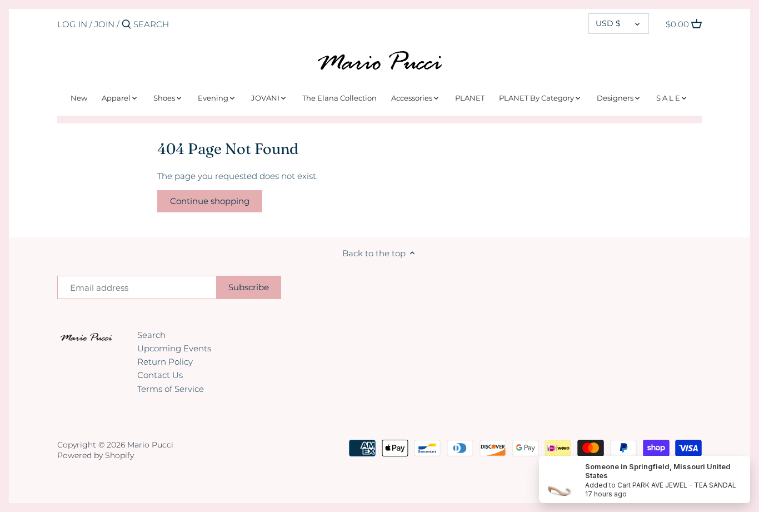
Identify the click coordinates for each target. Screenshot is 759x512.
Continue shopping (209, 201)
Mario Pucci (150, 444)
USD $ (608, 23)
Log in (72, 24)
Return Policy (165, 361)
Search (151, 335)
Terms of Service (170, 389)
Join (104, 24)
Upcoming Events (174, 348)
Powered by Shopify (95, 455)
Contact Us (160, 375)
